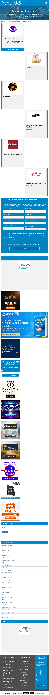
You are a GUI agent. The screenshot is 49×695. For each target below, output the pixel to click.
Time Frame (30, 226)
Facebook (38, 685)
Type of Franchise (31, 220)
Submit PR (22, 675)
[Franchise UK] (11, 3)
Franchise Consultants (24, 661)
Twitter (41, 685)
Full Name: (7, 208)
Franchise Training (23, 683)
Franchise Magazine (23, 685)
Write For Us (22, 677)
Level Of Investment (9, 225)
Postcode (7, 220)
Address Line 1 (28, 214)
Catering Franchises (16, 21)
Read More (5, 45)
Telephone (7, 214)
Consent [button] (32, 693)
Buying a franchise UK (24, 672)
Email (28, 208)
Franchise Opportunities (24, 674)
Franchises (9, 21)
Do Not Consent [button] (26, 693)
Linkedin (44, 685)
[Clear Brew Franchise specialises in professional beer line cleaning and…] (24, 275)
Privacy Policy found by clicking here (37, 233)
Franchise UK (3, 21)
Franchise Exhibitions (24, 664)
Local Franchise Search (24, 669)
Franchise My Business (24, 671)
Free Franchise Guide (24, 660)
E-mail (4, 527)
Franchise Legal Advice (24, 663)
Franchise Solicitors (23, 682)
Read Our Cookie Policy (39, 693)
